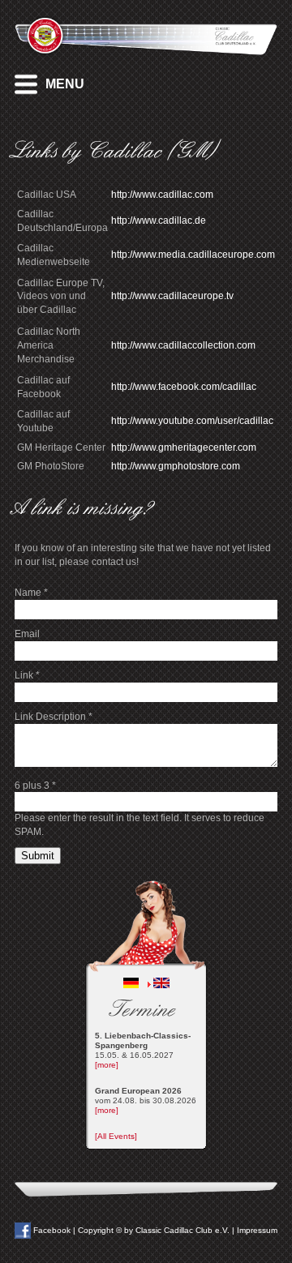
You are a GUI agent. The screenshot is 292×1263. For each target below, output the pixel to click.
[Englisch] (161, 985)
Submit (37, 856)
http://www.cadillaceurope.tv (172, 296)
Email (27, 634)
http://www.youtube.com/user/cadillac (192, 420)
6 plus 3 (35, 785)
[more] (106, 1064)
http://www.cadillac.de (158, 220)
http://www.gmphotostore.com (175, 466)
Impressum (257, 1230)
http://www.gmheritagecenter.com (183, 447)
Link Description (53, 716)
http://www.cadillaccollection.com (183, 345)
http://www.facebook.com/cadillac (183, 386)
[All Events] (116, 1136)
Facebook (51, 1230)
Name (31, 592)
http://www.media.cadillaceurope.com (193, 254)
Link (27, 675)
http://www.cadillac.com (162, 194)
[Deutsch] (131, 985)
